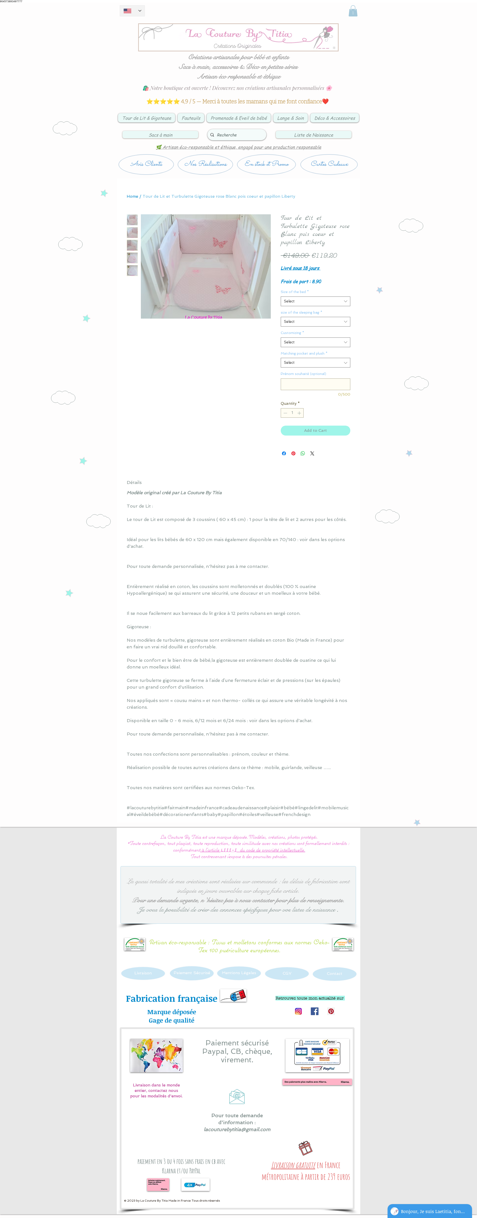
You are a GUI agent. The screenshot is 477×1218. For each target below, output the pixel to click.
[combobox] (315, 301)
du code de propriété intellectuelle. (272, 850)
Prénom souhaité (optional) (303, 374)
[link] (353, 10)
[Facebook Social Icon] (314, 1011)
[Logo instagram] (298, 1011)
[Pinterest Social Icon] (331, 1011)
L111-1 (228, 850)
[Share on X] (312, 453)
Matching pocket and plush (304, 353)
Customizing (292, 333)
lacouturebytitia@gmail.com (237, 1129)
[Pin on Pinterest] (293, 453)
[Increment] (299, 413)
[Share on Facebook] (284, 453)
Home (132, 196)
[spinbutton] (292, 413)
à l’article (210, 850)
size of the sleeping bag (301, 312)
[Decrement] (284, 413)
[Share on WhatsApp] (303, 453)
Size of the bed (295, 292)
